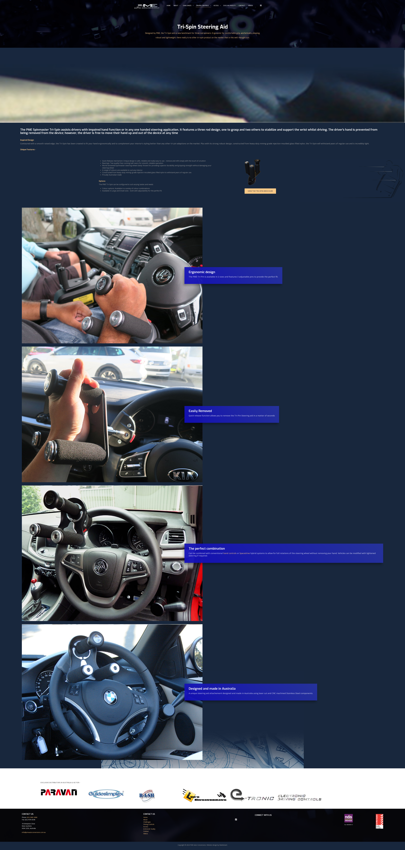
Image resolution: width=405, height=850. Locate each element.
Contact (242, 5)
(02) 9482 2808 (32, 817)
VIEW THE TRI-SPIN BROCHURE (260, 191)
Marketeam (223, 845)
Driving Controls (202, 5)
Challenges (187, 5)
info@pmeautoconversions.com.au (34, 832)
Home (168, 5)
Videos (250, 5)
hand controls (229, 553)
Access (216, 5)
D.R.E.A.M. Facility (229, 5)
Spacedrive (245, 553)
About (176, 5)
